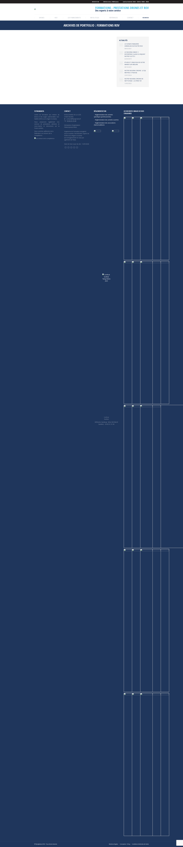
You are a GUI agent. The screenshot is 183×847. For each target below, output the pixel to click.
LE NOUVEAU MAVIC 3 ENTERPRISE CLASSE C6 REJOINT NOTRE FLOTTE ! (134, 54)
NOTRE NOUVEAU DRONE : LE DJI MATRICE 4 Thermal (135, 72)
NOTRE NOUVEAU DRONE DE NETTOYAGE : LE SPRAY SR (133, 80)
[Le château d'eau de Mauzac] (154, 620)
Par (55, 89)
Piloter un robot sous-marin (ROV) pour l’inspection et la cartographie (67, 86)
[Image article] (121, 45)
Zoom (71, 60)
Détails (76, 60)
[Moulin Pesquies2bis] (154, 332)
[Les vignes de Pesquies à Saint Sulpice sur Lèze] (154, 764)
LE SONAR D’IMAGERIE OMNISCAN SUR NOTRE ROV (133, 45)
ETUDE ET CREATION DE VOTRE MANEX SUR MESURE (134, 63)
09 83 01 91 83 (71, 121)
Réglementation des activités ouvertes (107, 120)
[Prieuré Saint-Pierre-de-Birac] (154, 188)
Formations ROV (41, 89)
